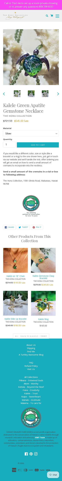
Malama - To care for (31, 403)
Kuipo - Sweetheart (31, 396)
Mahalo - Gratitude (31, 399)
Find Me (31, 351)
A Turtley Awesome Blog (31, 354)
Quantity (7, 139)
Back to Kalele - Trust (33, 336)
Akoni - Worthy (31, 383)
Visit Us (31, 369)
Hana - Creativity (31, 390)
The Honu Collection (33, 463)
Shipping (31, 348)
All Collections (31, 377)
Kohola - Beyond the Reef (31, 386)
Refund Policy (31, 365)
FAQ (31, 362)
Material (7, 128)
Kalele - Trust (31, 393)
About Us (31, 344)
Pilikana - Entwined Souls (31, 380)
